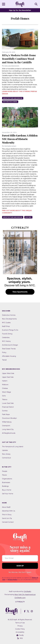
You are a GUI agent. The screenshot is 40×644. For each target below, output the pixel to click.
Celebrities (6, 337)
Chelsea (5, 388)
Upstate (5, 450)
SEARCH (36, 4)
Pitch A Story (6, 515)
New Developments (9, 319)
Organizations (7, 479)
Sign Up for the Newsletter (20, 10)
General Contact (8, 522)
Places (4, 475)
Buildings (5, 486)
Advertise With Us (8, 511)
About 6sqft (6, 507)
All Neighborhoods (8, 433)
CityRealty (27, 591)
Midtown (5, 385)
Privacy (20, 626)
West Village (6, 392)
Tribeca (4, 399)
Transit (4, 360)
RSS (21, 638)
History (28, 217)
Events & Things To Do (10, 330)
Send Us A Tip (7, 518)
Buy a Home (6, 490)
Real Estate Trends (9, 349)
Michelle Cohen (10, 146)
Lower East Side (8, 403)
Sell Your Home (7, 494)
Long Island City (8, 429)
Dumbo (5, 411)
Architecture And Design (12, 98)
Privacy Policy (12, 579)
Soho (4, 396)
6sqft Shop (6, 326)
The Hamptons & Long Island (12, 447)
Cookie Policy (20, 629)
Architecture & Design (10, 345)
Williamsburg (6, 422)
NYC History (6, 341)
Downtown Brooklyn (9, 418)
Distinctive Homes (10, 101)
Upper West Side (8, 373)
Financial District (8, 407)
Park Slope (6, 414)
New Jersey (6, 454)
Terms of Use (20, 623)
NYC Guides (6, 323)
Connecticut (6, 458)
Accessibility (20, 632)
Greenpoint (6, 426)
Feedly (21, 635)
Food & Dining (7, 334)
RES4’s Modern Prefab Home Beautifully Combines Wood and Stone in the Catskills (19, 59)
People (4, 471)
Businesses (6, 482)
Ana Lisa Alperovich (11, 66)
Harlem (4, 381)
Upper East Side (8, 377)
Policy (4, 352)
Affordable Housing (9, 356)
